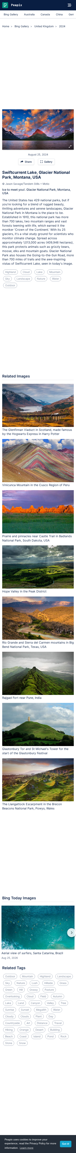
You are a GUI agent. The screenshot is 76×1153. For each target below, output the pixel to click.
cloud (26, 272)
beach (9, 1036)
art (28, 1023)
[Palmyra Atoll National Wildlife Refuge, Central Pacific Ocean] (70, 129)
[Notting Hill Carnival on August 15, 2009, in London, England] (5, 129)
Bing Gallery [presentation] (11, 14)
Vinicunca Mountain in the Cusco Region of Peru (36, 485)
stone (8, 1043)
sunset (25, 1009)
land (21, 1003)
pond (50, 1036)
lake (39, 272)
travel (58, 1023)
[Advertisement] (38, 69)
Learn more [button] (26, 1147)
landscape (23, 278)
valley (50, 1003)
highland (10, 272)
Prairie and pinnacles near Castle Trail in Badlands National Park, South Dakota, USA (37, 538)
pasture (49, 989)
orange (24, 1029)
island (37, 1036)
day (51, 1016)
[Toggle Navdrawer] (69, 5)
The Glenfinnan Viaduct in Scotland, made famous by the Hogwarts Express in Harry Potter (37, 432)
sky (7, 278)
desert (39, 1029)
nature (41, 278)
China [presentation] (59, 14)
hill (21, 989)
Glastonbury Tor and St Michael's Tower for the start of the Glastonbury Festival (35, 751)
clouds (24, 1016)
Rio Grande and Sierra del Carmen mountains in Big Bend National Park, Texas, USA (38, 645)
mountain (54, 272)
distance (42, 1023)
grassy (34, 989)
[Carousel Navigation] (38, 935)
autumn (57, 996)
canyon (35, 1003)
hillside (48, 983)
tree (63, 1003)
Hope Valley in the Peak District (24, 591)
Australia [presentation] (29, 14)
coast (23, 1036)
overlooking (12, 996)
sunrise (9, 1009)
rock (64, 1036)
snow (22, 1043)
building (55, 1029)
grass (63, 983)
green (8, 989)
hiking (9, 1029)
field (43, 996)
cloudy (9, 1016)
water (55, 278)
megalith (41, 1009)
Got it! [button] (65, 1144)
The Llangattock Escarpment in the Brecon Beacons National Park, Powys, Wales (32, 806)
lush (34, 983)
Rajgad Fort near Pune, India (22, 698)
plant (39, 1016)
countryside (12, 1023)
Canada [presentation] (45, 14)
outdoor (10, 285)
